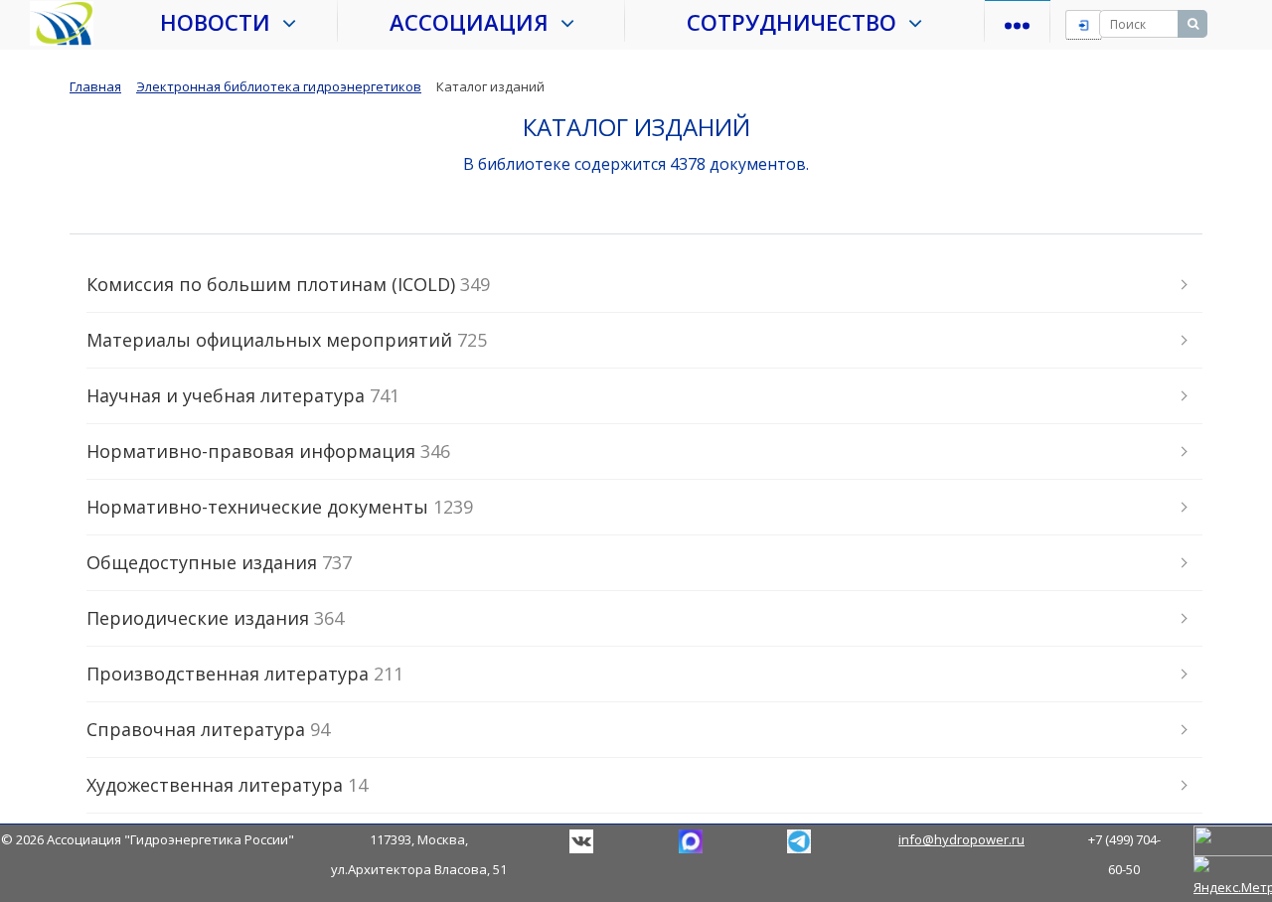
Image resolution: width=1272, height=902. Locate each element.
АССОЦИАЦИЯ (475, 22)
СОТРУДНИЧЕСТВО (797, 22)
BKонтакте (581, 841)
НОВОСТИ (221, 22)
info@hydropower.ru (961, 839)
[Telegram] (691, 839)
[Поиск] (1192, 24)
